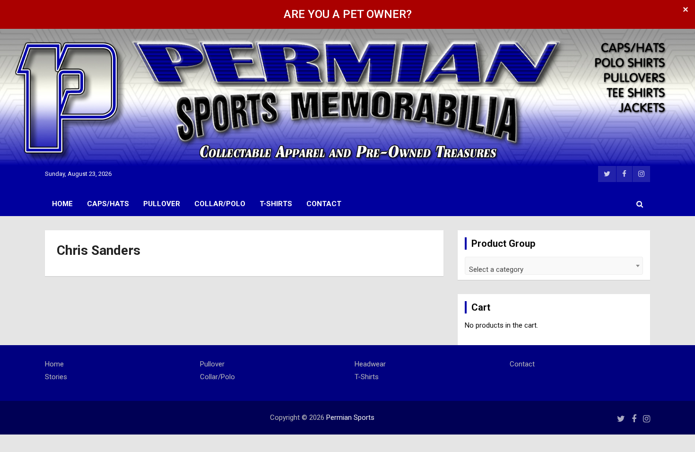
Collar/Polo (219, 204)
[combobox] (554, 266)
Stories (56, 377)
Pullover (161, 204)
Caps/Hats (108, 204)
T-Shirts (276, 204)
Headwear (370, 364)
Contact (323, 204)
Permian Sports (350, 417)
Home (62, 204)
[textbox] (554, 269)
